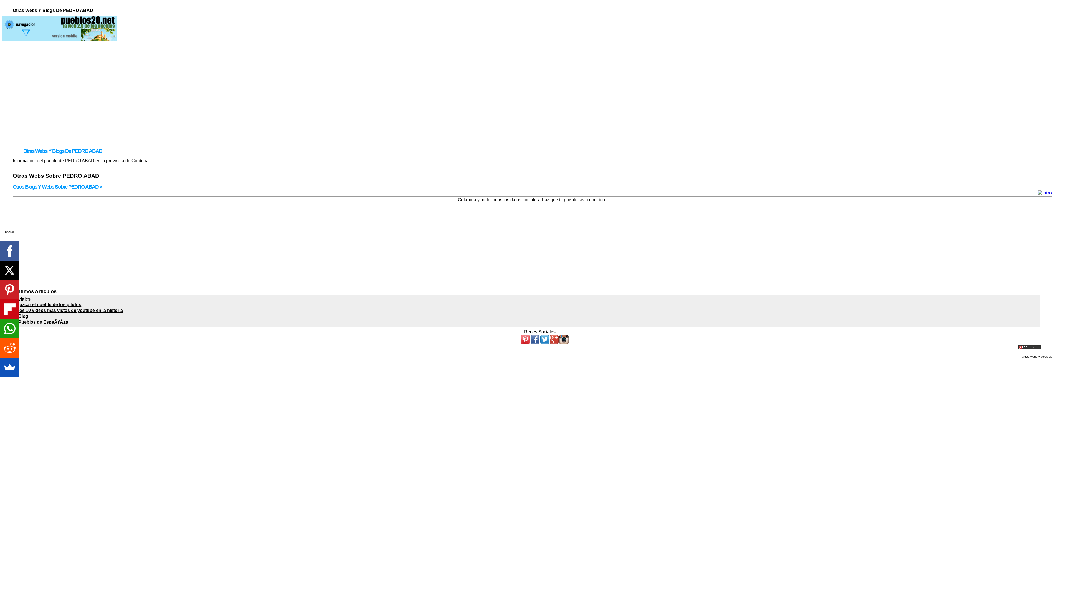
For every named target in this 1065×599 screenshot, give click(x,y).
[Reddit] (9, 348)
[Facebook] (9, 251)
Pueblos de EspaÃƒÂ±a (43, 322)
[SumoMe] (9, 367)
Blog (23, 316)
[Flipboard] (9, 309)
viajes (24, 299)
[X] (9, 270)
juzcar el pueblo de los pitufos (49, 304)
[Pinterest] (9, 290)
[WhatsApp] (9, 328)
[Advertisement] (532, 80)
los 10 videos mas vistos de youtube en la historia (70, 310)
